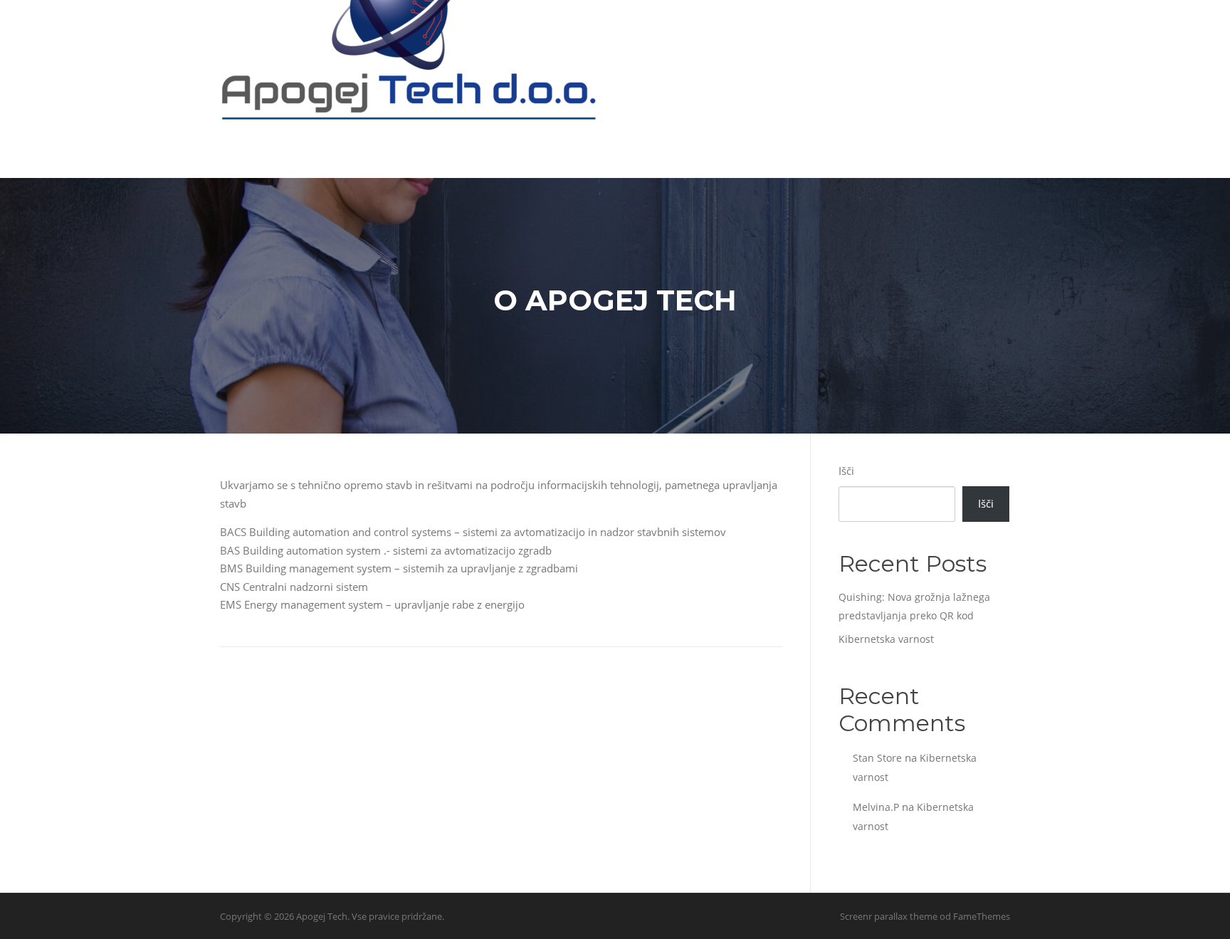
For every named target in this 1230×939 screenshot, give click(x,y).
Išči (846, 470)
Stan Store (877, 758)
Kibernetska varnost (886, 639)
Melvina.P (876, 807)
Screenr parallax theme (888, 916)
